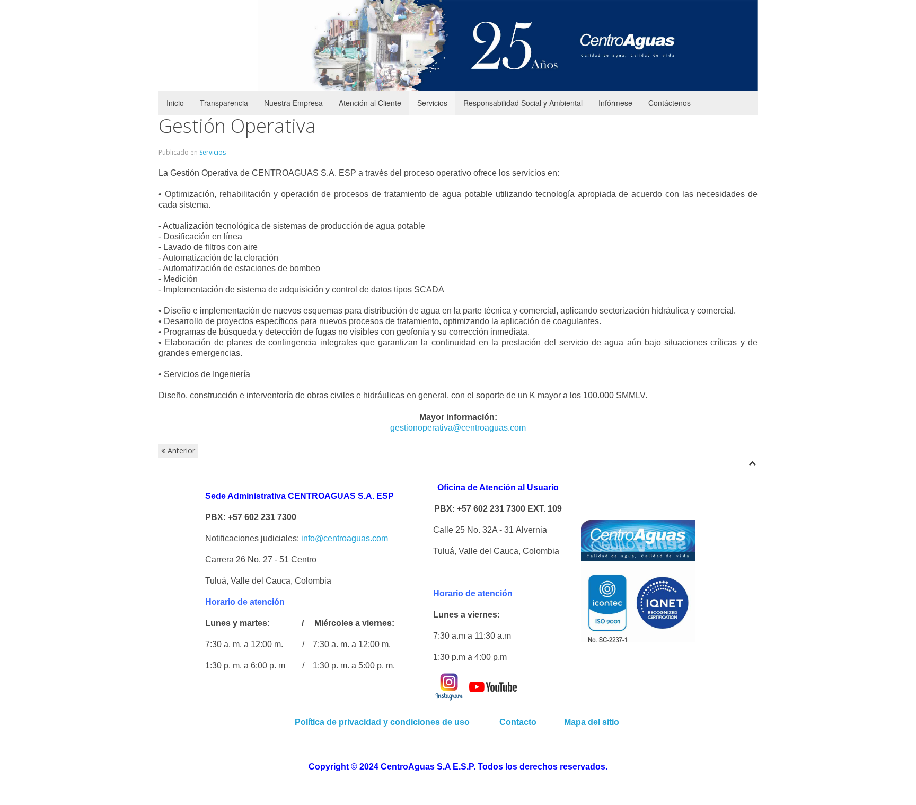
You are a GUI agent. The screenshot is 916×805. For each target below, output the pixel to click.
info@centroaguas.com (344, 538)
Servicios (432, 102)
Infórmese (615, 102)
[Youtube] (493, 686)
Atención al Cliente (370, 102)
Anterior (180, 450)
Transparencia (224, 102)
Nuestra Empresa (293, 102)
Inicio (175, 102)
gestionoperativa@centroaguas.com (458, 427)
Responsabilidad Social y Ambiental (523, 102)
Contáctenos (669, 102)
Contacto (519, 722)
